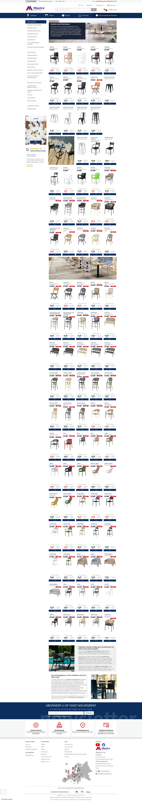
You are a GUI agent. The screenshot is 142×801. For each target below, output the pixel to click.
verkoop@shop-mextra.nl (46, 1)
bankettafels (31, 52)
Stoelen (33, 15)
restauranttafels (33, 64)
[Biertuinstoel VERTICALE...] (68, 626)
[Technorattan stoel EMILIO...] (96, 416)
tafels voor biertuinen (34, 73)
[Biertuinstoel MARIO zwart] (55, 60)
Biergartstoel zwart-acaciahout (54, 283)
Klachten (66, 756)
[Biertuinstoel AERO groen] (82, 475)
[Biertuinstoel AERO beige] (110, 445)
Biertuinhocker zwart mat (96, 109)
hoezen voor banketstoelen (32, 86)
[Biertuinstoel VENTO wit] (110, 596)
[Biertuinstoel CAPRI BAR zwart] (110, 536)
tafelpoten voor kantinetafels (32, 76)
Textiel (67, 15)
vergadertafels (32, 55)
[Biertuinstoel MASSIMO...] (55, 211)
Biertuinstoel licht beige (109, 168)
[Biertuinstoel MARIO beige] (68, 60)
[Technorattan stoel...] (55, 241)
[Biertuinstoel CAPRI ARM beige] (82, 506)
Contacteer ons (100, 5)
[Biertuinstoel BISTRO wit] (68, 181)
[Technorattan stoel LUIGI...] (82, 326)
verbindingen (31, 109)
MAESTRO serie (45, 761)
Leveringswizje (29, 755)
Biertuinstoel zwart (54, 47)
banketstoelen (32, 28)
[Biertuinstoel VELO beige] (82, 596)
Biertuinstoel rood (67, 434)
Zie (55, 73)
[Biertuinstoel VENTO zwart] (55, 626)
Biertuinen (44, 754)
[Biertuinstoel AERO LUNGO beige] (96, 475)
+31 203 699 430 (104, 771)
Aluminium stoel (109, 138)
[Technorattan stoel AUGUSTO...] (96, 211)
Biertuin (94, 77)
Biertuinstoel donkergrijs (96, 494)
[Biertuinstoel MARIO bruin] (96, 60)
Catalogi (85, 15)
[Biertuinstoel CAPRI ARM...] (96, 506)
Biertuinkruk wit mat (55, 108)
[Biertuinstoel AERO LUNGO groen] (68, 506)
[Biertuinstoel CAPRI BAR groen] (68, 566)
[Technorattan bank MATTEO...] (110, 326)
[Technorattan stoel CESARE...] (55, 326)
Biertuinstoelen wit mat (68, 108)
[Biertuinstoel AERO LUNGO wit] (110, 475)
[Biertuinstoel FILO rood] (68, 447)
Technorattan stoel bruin (96, 283)
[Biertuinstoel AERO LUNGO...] (55, 507)
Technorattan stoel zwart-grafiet (67, 283)
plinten (29, 95)
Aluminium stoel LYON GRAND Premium (96, 139)
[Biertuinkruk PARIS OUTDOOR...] (109, 90)
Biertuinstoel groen (95, 168)
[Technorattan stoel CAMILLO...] (68, 241)
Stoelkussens (31, 101)
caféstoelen (31, 40)
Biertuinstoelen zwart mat (82, 109)
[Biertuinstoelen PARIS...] (68, 121)
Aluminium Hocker (54, 168)
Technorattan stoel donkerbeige (108, 616)
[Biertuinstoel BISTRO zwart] (82, 181)
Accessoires (44, 752)
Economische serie (46, 756)
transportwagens (33, 106)
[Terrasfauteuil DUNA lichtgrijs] (96, 566)
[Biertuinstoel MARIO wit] (82, 60)
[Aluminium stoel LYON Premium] (110, 151)
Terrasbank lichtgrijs (54, 585)
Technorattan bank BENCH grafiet (54, 344)
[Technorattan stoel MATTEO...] (109, 241)
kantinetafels (31, 61)
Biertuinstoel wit (80, 47)
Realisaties (89, 5)
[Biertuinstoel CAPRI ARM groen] (68, 536)
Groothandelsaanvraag (108, 15)
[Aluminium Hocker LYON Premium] (55, 181)
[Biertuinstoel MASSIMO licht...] (109, 181)
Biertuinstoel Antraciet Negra (54, 78)
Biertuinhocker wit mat (82, 138)
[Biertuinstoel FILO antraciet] (82, 445)
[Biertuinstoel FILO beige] (96, 445)
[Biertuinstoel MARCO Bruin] (68, 90)
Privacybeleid (68, 752)
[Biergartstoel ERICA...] (55, 296)
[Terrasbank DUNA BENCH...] (55, 596)
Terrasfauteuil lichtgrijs (96, 554)
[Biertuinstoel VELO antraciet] (68, 596)
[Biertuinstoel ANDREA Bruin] (109, 60)
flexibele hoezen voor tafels (34, 91)
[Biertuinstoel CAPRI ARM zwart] (110, 506)
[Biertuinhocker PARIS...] (96, 121)
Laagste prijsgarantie (31, 749)
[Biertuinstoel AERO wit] (55, 475)
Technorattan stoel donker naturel (108, 404)
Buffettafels (31, 67)
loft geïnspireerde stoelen (33, 43)
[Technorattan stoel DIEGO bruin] (96, 296)
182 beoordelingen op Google (38, 150)
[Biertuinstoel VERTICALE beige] (82, 626)
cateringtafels (32, 58)
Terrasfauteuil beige (81, 554)
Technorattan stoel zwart (82, 228)
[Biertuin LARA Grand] (96, 90)
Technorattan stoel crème (67, 229)
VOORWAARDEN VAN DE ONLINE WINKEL (75, 754)
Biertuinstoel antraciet (54, 198)
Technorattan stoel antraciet (108, 199)
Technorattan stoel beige (96, 198)
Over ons (81, 5)
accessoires (31, 98)
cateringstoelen (32, 34)
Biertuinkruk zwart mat (109, 77)
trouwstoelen (32, 37)
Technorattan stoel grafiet (81, 374)
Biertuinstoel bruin (95, 47)
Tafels (51, 15)
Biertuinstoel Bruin (108, 47)
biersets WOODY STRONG (35, 70)
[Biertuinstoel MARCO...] (55, 90)
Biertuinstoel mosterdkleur (54, 495)
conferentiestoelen (33, 31)
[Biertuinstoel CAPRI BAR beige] (82, 536)
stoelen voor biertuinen (35, 47)
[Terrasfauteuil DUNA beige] (82, 566)
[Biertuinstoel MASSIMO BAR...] (68, 211)
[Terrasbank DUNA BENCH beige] (110, 566)
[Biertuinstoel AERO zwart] (68, 475)
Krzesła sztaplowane (34, 25)
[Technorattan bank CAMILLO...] (82, 356)
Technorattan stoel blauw (108, 229)
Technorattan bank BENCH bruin (67, 344)
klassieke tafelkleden (34, 83)
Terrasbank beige (108, 554)
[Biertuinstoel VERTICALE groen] (96, 626)
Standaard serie (45, 759)
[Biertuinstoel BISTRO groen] (96, 181)
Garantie (66, 749)
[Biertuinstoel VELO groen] (96, 596)
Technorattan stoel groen (96, 228)
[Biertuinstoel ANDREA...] (82, 90)
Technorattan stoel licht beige (109, 283)
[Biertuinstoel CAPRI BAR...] (96, 536)
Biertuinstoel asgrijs (54, 524)
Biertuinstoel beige (67, 47)
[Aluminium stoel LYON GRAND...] (96, 151)
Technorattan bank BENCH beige (108, 314)
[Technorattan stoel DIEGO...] (109, 296)
